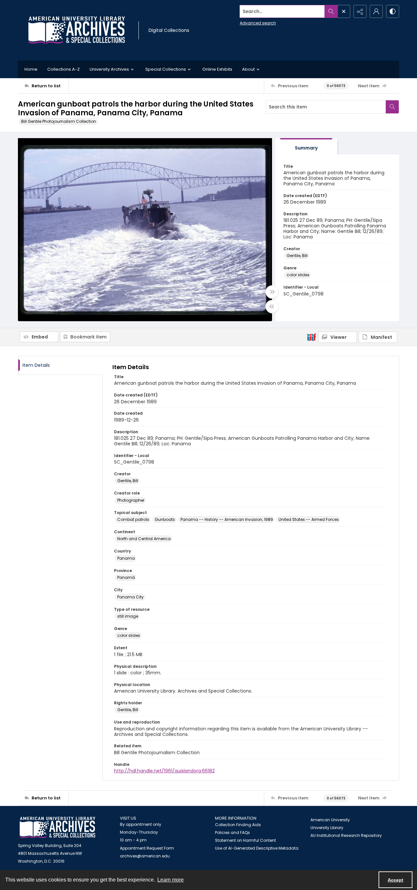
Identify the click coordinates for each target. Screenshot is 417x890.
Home (30, 69)
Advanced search (258, 23)
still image (127, 616)
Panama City (130, 597)
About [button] (248, 69)
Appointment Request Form (147, 848)
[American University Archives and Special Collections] (57, 828)
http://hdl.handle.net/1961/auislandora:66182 (164, 771)
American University (330, 820)
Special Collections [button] (165, 69)
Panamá (126, 577)
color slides (298, 275)
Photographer (130, 500)
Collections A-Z (63, 69)
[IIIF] (311, 336)
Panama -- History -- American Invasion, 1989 (226, 519)
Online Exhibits (217, 69)
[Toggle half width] (272, 306)
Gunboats (165, 519)
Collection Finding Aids (238, 824)
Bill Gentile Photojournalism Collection (58, 121)
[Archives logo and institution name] (76, 30)
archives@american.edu (145, 856)
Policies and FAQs (232, 832)
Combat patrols (133, 519)
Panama (126, 558)
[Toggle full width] (272, 291)
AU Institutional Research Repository (346, 835)
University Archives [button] (109, 69)
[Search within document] (392, 106)
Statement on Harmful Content (245, 840)
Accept (395, 880)
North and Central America (144, 538)
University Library (326, 827)
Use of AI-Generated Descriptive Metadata (256, 848)
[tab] (306, 146)
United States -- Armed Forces (309, 519)
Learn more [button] (170, 880)
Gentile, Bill (297, 255)
